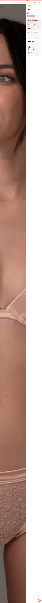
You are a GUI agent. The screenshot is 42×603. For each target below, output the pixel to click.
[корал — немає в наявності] (28, 13)
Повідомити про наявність (38, 16)
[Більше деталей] (30, 37)
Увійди (29, 27)
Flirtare (39, 34)
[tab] (29, 24)
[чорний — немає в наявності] (27, 13)
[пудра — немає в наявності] (29, 13)
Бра (39, 33)
